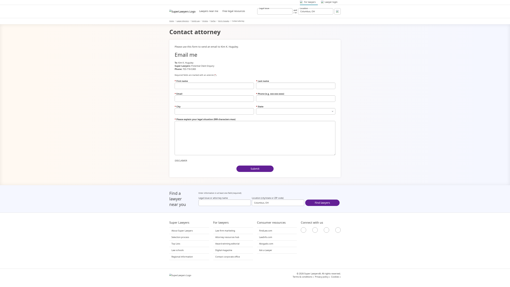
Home (171, 21)
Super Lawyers (179, 222)
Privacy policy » (322, 276)
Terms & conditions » (303, 276)
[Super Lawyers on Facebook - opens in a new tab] (303, 230)
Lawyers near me (208, 11)
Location (304, 8)
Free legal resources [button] (233, 11)
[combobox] (274, 11)
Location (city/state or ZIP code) (268, 198)
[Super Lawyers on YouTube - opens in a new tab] (326, 230)
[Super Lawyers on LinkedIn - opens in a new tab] (338, 230)
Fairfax (213, 21)
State (259, 106)
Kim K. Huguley (223, 21)
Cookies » (336, 276)
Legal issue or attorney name (213, 198)
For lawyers (221, 222)
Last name (262, 81)
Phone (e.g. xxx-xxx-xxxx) (270, 93)
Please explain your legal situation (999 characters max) (205, 119)
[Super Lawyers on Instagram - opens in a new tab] (315, 230)
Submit (255, 168)
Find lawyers (322, 202)
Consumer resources (271, 222)
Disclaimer (181, 160)
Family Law (196, 21)
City (177, 106)
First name (181, 81)
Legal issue (264, 8)
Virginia (205, 21)
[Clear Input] (289, 11)
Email (178, 93)
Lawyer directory (183, 21)
